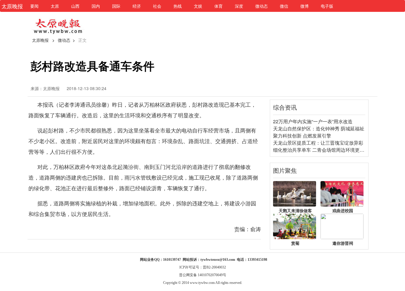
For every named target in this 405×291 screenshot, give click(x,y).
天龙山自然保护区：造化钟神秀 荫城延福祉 (318, 128)
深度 (239, 6)
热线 (177, 6)
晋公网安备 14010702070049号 (202, 275)
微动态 (261, 6)
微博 (304, 6)
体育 (218, 6)
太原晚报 (40, 40)
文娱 (198, 6)
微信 (284, 6)
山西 (75, 6)
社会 (157, 6)
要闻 (34, 6)
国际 (116, 6)
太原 (55, 6)
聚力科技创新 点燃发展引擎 (302, 135)
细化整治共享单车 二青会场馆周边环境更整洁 (321, 149)
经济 (137, 6)
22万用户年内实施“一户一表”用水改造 (313, 121)
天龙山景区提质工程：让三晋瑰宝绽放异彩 (318, 142)
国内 (96, 6)
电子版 (327, 6)
